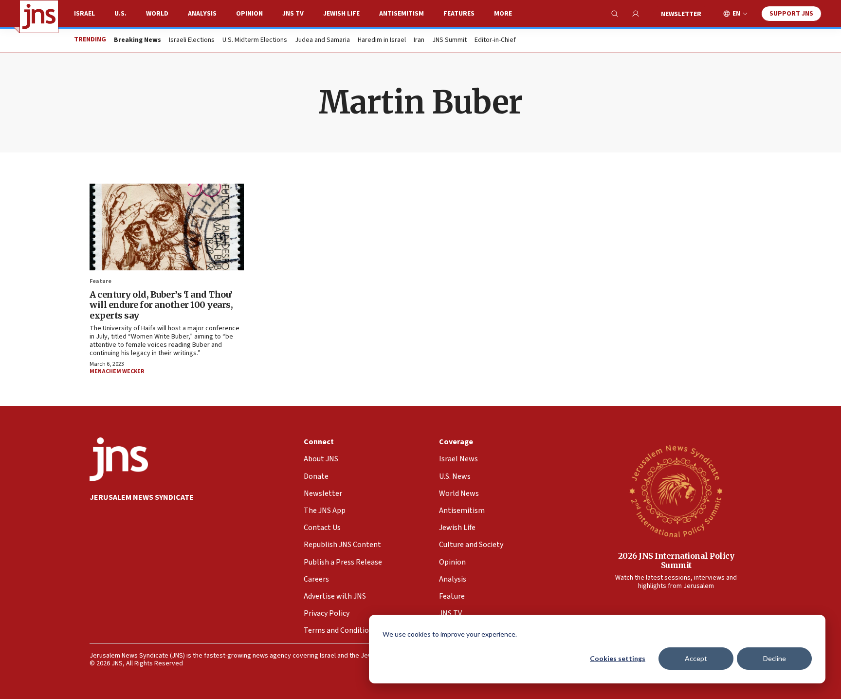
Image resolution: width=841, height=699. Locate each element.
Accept (696, 658)
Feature (100, 281)
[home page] (39, 16)
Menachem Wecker (117, 371)
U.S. (120, 14)
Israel (84, 14)
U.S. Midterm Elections (254, 40)
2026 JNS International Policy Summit (676, 560)
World (157, 14)
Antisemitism (401, 14)
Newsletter (681, 14)
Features (459, 14)
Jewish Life (341, 14)
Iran (419, 40)
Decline (774, 658)
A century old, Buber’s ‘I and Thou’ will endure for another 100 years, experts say (161, 305)
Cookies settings (617, 658)
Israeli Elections (192, 40)
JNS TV (293, 14)
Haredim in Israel (382, 40)
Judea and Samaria (322, 40)
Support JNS (791, 14)
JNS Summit (449, 40)
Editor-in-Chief (495, 40)
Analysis (202, 14)
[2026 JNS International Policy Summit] (676, 490)
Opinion (249, 14)
